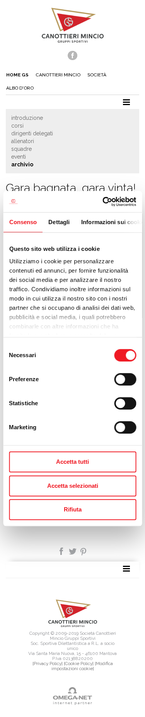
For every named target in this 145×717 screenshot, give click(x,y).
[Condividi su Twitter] (73, 551)
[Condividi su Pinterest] (84, 551)
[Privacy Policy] (47, 663)
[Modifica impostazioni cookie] (82, 666)
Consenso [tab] (23, 222)
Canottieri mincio (58, 75)
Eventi (18, 156)
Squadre (21, 149)
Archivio (22, 164)
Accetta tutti (72, 461)
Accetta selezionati (72, 485)
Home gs (17, 75)
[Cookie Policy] (79, 663)
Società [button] (96, 75)
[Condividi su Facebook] (62, 551)
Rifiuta (73, 509)
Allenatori (22, 141)
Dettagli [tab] (59, 222)
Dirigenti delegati (32, 133)
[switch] (125, 379)
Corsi (17, 125)
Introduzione (27, 118)
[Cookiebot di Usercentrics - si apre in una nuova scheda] (103, 202)
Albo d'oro (20, 88)
